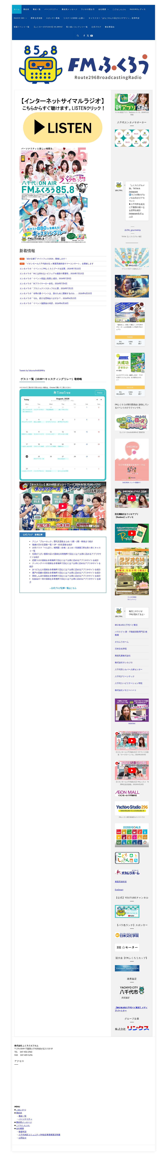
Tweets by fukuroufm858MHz (32, 370)
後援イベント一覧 (21, 27)
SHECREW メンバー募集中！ (131, 482)
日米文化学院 (121, 649)
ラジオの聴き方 (88, 9)
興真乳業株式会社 (123, 656)
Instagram (133, 191)
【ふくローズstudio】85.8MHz (48, 27)
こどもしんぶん (119, 9)
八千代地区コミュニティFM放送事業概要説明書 (39, 1135)
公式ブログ (96, 27)
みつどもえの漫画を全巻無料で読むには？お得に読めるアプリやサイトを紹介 (66, 569)
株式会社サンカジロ (124, 662)
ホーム (17, 9)
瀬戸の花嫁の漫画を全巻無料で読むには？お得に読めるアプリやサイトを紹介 (66, 573)
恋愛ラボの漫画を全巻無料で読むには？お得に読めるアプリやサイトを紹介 (65, 560)
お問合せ (22, 1138)
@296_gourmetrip (132, 230)
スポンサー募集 (53, 18)
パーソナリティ (51, 9)
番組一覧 (37, 9)
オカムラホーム (122, 642)
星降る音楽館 (36, 18)
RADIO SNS (19, 18)
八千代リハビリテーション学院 (128, 683)
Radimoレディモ (138, 9)
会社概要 (102, 9)
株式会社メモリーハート (125, 690)
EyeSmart (119, 890)
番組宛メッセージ (69, 9)
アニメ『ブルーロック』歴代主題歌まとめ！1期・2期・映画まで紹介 (62, 541)
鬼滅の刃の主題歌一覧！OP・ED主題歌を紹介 (52, 544)
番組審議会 (110, 27)
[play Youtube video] (132, 533)
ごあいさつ (21, 1110)
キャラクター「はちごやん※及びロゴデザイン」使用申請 (114, 18)
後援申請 (22, 1131)
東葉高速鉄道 (121, 881)
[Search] (78, 35)
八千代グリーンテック (124, 676)
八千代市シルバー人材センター (128, 669)
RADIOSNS (131, 723)
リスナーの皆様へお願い (74, 18)
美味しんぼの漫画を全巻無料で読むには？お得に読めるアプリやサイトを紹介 (66, 576)
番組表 (26, 9)
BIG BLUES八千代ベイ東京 (126, 625)
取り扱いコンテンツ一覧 (77, 27)
